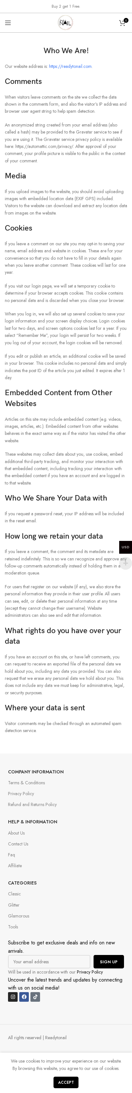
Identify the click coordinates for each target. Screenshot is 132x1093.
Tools (13, 927)
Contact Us (18, 844)
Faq (11, 855)
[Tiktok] (35, 997)
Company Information (36, 772)
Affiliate (15, 865)
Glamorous (18, 916)
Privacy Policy (21, 793)
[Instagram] (13, 997)
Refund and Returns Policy (32, 804)
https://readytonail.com (70, 66)
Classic (14, 894)
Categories (22, 883)
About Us (16, 833)
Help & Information (32, 822)
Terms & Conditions (26, 782)
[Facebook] (24, 997)
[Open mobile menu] (8, 22)
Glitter (14, 905)
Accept (66, 1082)
